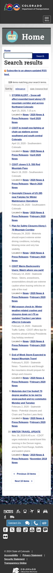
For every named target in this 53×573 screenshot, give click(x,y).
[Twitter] (12, 529)
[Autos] (45, 511)
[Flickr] (5, 536)
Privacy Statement (32, 555)
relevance (20, 89)
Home (7, 50)
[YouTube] (32, 529)
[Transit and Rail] (25, 511)
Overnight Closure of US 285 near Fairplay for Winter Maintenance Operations (27, 197)
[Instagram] (18, 529)
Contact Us (14, 522)
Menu (48, 19)
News (26, 114)
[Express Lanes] (8, 511)
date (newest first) (39, 89)
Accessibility (11, 555)
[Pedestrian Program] (5, 517)
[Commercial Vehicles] (12, 517)
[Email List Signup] (45, 529)
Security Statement (14, 559)
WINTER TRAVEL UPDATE (26, 431)
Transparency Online (15, 563)
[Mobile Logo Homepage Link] (26, 7)
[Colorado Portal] (25, 569)
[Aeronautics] (31, 511)
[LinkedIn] (38, 529)
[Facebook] (5, 529)
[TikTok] (25, 529)
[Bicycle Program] (18, 511)
